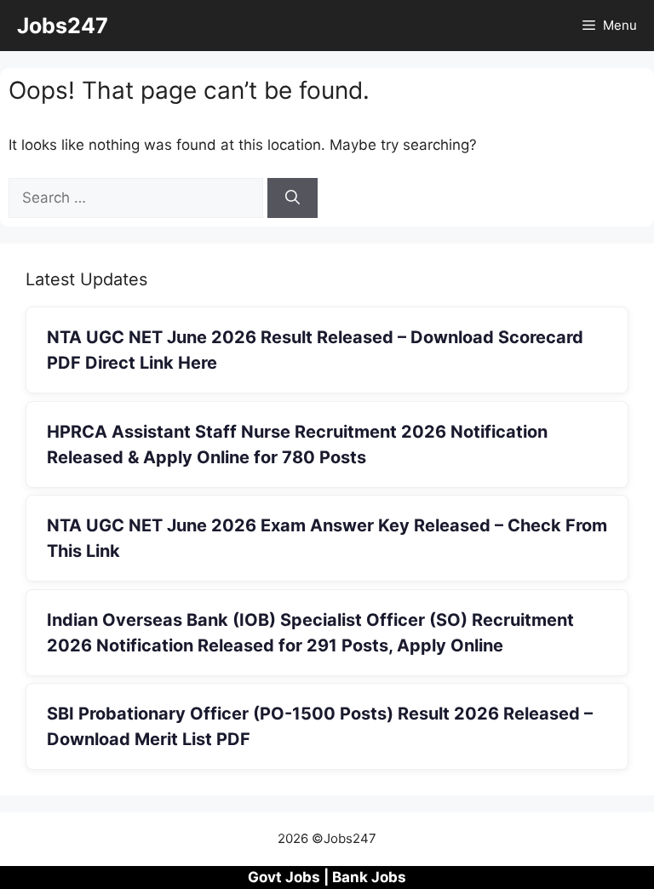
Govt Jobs (284, 877)
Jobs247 (62, 25)
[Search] (292, 198)
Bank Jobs (369, 877)
